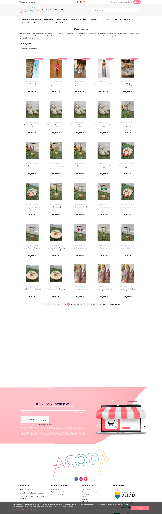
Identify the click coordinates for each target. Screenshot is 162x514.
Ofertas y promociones (121, 19)
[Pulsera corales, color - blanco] (127, 150)
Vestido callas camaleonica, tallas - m (80, 85)
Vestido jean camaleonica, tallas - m (128, 85)
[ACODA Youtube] (84, 2)
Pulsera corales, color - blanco (128, 167)
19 (87, 304)
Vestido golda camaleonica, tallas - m (56, 85)
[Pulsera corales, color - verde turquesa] (32, 191)
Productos (105, 19)
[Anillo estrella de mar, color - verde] (56, 273)
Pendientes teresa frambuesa (80, 249)
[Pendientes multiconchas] (127, 109)
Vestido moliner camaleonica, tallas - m (32, 85)
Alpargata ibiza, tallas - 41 (32, 126)
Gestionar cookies (32, 509)
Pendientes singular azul (128, 249)
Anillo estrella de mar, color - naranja (56, 249)
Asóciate (85, 499)
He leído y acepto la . (37, 425)
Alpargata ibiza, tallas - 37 (104, 167)
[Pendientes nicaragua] (56, 150)
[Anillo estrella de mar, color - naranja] (56, 232)
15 (74, 304)
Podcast (37, 23)
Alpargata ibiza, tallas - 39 (80, 126)
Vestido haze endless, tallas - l (80, 290)
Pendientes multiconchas (128, 126)
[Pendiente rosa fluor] (32, 150)
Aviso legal (55, 489)
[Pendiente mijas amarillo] (56, 191)
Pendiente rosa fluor (32, 166)
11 (62, 304)
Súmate (94, 19)
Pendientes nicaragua (56, 166)
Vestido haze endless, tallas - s (104, 290)
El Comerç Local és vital (53, 23)
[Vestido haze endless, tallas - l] (80, 273)
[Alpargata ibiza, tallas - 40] (56, 109)
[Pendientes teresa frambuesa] (80, 232)
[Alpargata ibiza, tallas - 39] (80, 109)
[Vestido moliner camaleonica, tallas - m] (32, 68)
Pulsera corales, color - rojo (128, 208)
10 (59, 304)
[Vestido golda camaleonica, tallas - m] (56, 68)
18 (84, 304)
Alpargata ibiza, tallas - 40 (56, 126)
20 (91, 304)
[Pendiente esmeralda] (103, 191)
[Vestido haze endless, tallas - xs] (127, 273)
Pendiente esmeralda (104, 207)
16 (78, 304)
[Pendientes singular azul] (127, 232)
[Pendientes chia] (80, 150)
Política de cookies (57, 494)
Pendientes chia (80, 166)
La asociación (62, 19)
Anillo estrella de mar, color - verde (56, 290)
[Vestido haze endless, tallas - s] (103, 273)
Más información (18, 509)
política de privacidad (44, 425)
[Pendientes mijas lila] (80, 191)
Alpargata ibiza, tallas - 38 (104, 126)
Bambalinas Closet (32, 81)
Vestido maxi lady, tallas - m (103, 85)
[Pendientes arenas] (103, 232)
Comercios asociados (79, 19)
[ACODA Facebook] (77, 2)
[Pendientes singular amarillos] (32, 232)
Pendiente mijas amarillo (56, 208)
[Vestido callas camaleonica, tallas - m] (80, 68)
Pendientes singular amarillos (32, 249)
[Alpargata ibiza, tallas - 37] (103, 150)
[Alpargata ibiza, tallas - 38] (103, 109)
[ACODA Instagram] (81, 2)
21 (94, 304)
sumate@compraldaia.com (35, 493)
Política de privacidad (58, 492)
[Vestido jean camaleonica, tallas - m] (127, 68)
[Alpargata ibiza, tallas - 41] (32, 109)
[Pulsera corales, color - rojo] (127, 191)
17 (81, 304)
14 (71, 304)
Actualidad (26, 23)
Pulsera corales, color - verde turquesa (32, 208)
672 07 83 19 (29, 489)
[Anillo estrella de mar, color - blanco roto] (32, 273)
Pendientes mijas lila (80, 207)
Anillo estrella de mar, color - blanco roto (32, 290)
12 (65, 304)
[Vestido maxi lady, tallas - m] (103, 68)
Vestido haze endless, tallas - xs (127, 290)
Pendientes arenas (104, 248)
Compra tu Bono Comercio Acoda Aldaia (37, 19)
